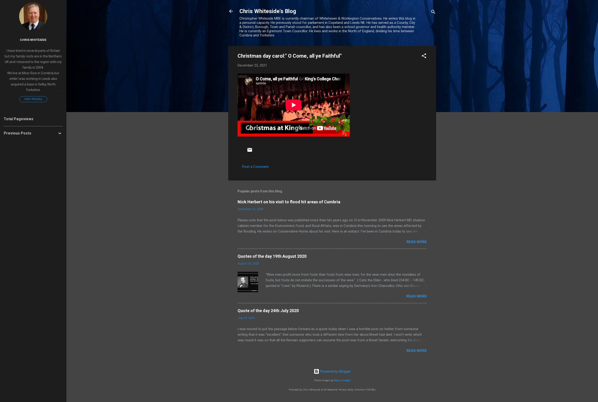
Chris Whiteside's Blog (267, 11)
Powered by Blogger (335, 371)
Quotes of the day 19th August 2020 (272, 256)
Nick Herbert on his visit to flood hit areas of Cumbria (289, 201)
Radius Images (342, 380)
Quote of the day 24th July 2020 (268, 310)
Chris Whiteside (33, 40)
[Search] (433, 13)
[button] (424, 56)
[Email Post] (250, 151)
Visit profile (33, 99)
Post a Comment (255, 167)
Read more (416, 242)
